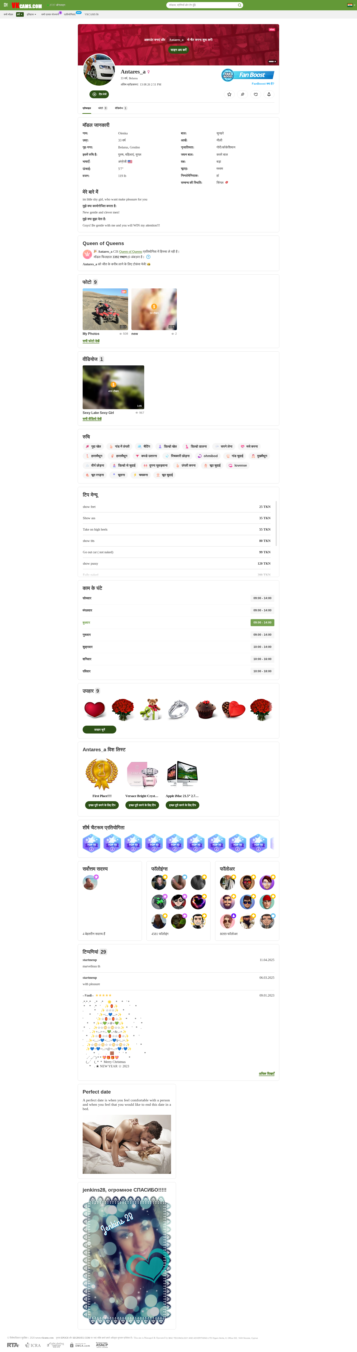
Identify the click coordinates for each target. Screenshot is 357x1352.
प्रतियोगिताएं (69, 14)
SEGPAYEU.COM (81, 1338)
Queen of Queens (130, 251)
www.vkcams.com (44, 1338)
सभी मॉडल (8, 14)
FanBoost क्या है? (263, 83)
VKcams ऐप (92, 14)
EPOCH (64, 1338)
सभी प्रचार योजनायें (50, 14)
